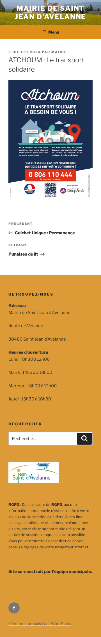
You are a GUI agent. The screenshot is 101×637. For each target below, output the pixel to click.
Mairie (59, 52)
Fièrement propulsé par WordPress (39, 623)
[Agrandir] (85, 87)
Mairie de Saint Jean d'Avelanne (50, 12)
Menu (53, 32)
